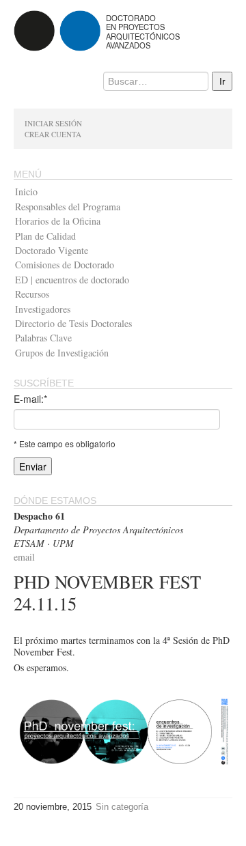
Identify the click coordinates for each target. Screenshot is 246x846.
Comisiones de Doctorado (64, 264)
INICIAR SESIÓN (53, 123)
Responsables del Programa (67, 206)
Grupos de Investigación (62, 353)
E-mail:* (30, 399)
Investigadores (42, 309)
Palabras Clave (43, 338)
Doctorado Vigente (51, 250)
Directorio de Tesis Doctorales (73, 323)
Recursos (32, 294)
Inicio (26, 191)
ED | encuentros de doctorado (72, 279)
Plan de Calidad (45, 236)
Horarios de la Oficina (57, 221)
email (24, 556)
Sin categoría (122, 807)
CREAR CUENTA (53, 134)
